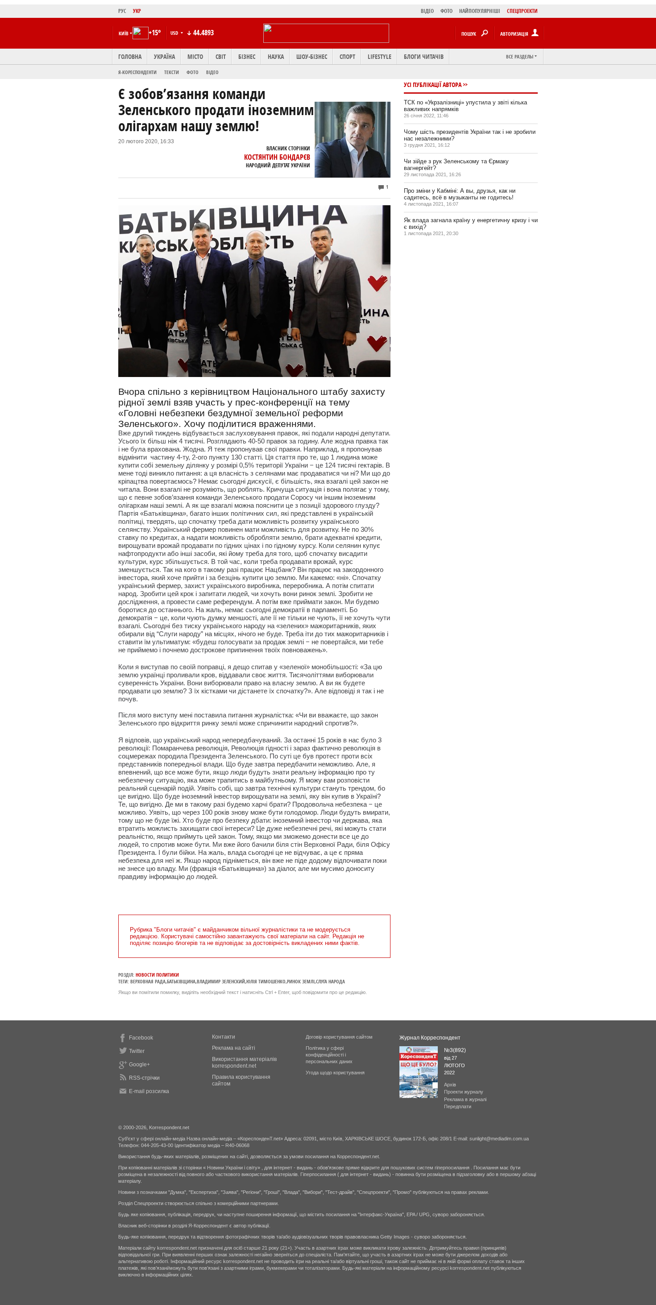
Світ (221, 56)
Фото (193, 72)
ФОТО (446, 11)
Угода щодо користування (335, 1072)
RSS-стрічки (144, 1078)
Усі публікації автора (432, 84)
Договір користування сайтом (339, 1037)
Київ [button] (124, 33)
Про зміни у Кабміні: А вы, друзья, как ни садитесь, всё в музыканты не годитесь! (459, 194)
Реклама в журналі (465, 1099)
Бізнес (246, 56)
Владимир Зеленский (221, 981)
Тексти (171, 72)
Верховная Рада (148, 981)
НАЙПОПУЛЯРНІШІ (479, 11)
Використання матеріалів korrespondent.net (244, 1062)
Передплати (457, 1106)
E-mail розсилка (149, 1091)
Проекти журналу (463, 1091)
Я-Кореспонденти (137, 72)
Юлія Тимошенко (266, 981)
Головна (129, 56)
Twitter (137, 1051)
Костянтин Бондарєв (277, 157)
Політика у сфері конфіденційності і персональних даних (329, 1054)
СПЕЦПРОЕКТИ (522, 11)
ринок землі (301, 981)
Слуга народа (330, 981)
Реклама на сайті (233, 1048)
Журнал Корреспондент (430, 1038)
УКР (137, 11)
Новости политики (157, 974)
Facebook (141, 1038)
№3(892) (455, 1050)
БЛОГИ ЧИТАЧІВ (424, 56)
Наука (276, 56)
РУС (122, 11)
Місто (195, 56)
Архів (450, 1084)
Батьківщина (181, 981)
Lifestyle (379, 56)
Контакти (223, 1037)
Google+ (139, 1064)
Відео (212, 72)
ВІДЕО (427, 11)
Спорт (347, 56)
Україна (164, 56)
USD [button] (174, 32)
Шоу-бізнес (311, 56)
